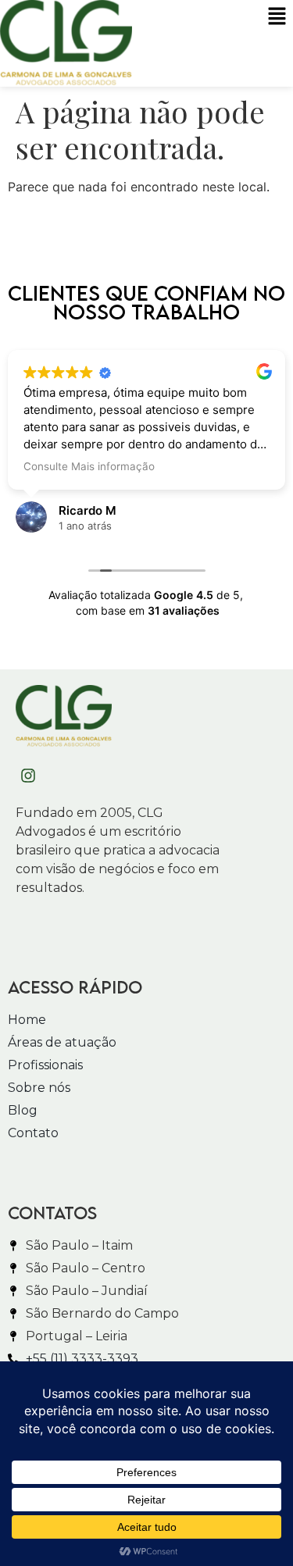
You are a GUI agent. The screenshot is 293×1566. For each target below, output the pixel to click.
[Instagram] (28, 775)
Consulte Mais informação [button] (89, 466)
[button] (277, 17)
